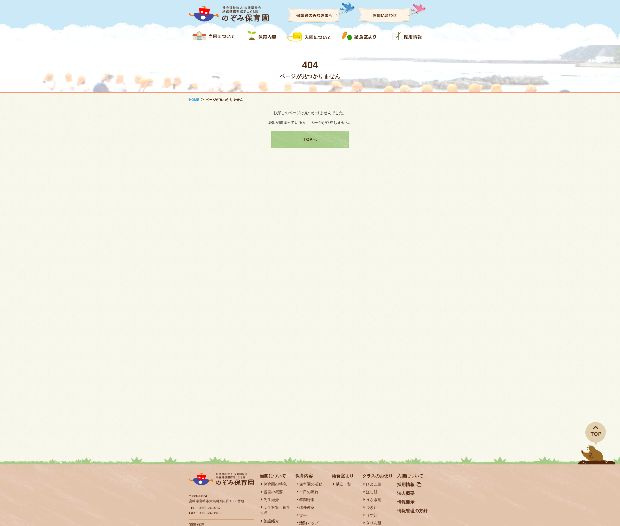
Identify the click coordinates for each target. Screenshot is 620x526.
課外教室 (307, 507)
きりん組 (373, 523)
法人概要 (406, 493)
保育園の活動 (310, 484)
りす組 (372, 515)
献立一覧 (343, 484)
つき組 (372, 507)
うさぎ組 (373, 500)
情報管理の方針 (412, 510)
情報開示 (406, 502)
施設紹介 (271, 521)
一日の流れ (308, 492)
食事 (303, 515)
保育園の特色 (275, 484)
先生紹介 (271, 500)
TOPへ (310, 139)
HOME (194, 100)
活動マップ (308, 523)
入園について (410, 475)
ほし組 (372, 492)
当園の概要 (273, 492)
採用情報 (406, 484)
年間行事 (307, 500)
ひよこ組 (373, 484)
